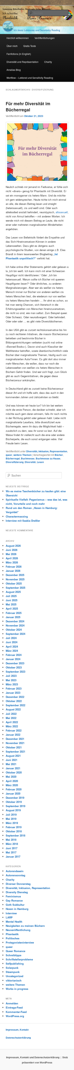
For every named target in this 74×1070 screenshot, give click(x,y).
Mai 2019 (11, 819)
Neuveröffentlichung (18, 930)
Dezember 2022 (15, 697)
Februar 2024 (14, 655)
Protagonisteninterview (20, 942)
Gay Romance (14, 900)
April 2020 (12, 781)
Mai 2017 (11, 852)
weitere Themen (22, 455)
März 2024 (12, 651)
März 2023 (12, 684)
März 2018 (12, 844)
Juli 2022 (11, 714)
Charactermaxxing (17, 516)
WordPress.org (15, 1016)
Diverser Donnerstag (18, 884)
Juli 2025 (11, 596)
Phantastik (12, 934)
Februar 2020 (14, 789)
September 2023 (15, 671)
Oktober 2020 (14, 772)
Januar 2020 (13, 793)
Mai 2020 (11, 776)
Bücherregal (13, 458)
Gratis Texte (29, 46)
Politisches (12, 938)
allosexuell (62, 212)
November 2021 (15, 743)
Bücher (59, 455)
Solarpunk (12, 968)
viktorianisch (14, 980)
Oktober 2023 (14, 667)
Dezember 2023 (15, 663)
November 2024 (15, 625)
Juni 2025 (11, 600)
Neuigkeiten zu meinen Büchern (25, 926)
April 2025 (12, 608)
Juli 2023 (11, 676)
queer (9, 455)
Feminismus (13, 896)
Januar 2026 (13, 571)
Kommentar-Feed (16, 1012)
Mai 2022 (11, 718)
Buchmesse (28, 458)
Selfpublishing (15, 963)
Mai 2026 (11, 554)
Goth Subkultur (15, 905)
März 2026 (12, 562)
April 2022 (12, 722)
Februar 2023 (14, 688)
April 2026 (12, 558)
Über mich (12, 46)
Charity (48, 61)
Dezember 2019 (15, 798)
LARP (9, 917)
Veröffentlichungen (45, 38)
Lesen (40, 462)
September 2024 (15, 634)
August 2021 (13, 756)
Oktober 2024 (14, 629)
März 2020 (12, 785)
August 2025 (13, 592)
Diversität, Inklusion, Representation (46, 451)
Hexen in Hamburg (17, 909)
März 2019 (12, 823)
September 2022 (15, 705)
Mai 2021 (11, 764)
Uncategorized (14, 976)
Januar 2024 (13, 659)
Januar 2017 (13, 856)
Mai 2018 (11, 839)
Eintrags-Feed (14, 1007)
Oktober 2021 (14, 747)
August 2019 (13, 810)
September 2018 (15, 835)
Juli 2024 (11, 638)
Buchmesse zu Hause (48, 458)
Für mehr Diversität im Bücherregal (28, 106)
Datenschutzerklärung (18, 1037)
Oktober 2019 (14, 802)
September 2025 (15, 587)
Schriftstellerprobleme (19, 959)
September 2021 (15, 751)
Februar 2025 (14, 613)
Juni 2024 (11, 642)
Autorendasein (14, 871)
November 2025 (15, 579)
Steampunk (13, 972)
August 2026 (13, 546)
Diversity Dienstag (17, 892)
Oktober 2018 (14, 831)
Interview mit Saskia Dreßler (23, 520)
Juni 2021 (11, 760)
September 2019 (15, 806)
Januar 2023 (13, 693)
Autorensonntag (15, 875)
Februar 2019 (14, 827)
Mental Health (14, 921)
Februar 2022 (14, 730)
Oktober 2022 (14, 701)
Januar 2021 (13, 768)
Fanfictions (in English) (19, 53)
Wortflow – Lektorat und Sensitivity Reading (30, 77)
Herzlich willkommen (18, 38)
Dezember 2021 (15, 739)
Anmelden (12, 1003)
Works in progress (17, 989)
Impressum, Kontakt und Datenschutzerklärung (32, 1057)
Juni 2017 (11, 848)
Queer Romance (15, 951)
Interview (11, 913)
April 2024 (12, 646)
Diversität (30, 462)
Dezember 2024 (15, 621)
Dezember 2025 (15, 575)
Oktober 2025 (14, 583)
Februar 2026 (14, 566)
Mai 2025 (11, 604)
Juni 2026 (11, 550)
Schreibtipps (13, 955)
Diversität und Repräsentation (22, 61)
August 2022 (13, 709)
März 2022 (12, 726)
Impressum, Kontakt (17, 1029)
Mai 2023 (11, 680)
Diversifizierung (14, 462)
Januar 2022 (13, 734)
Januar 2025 (13, 617)
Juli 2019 (11, 814)
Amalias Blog (14, 69)
